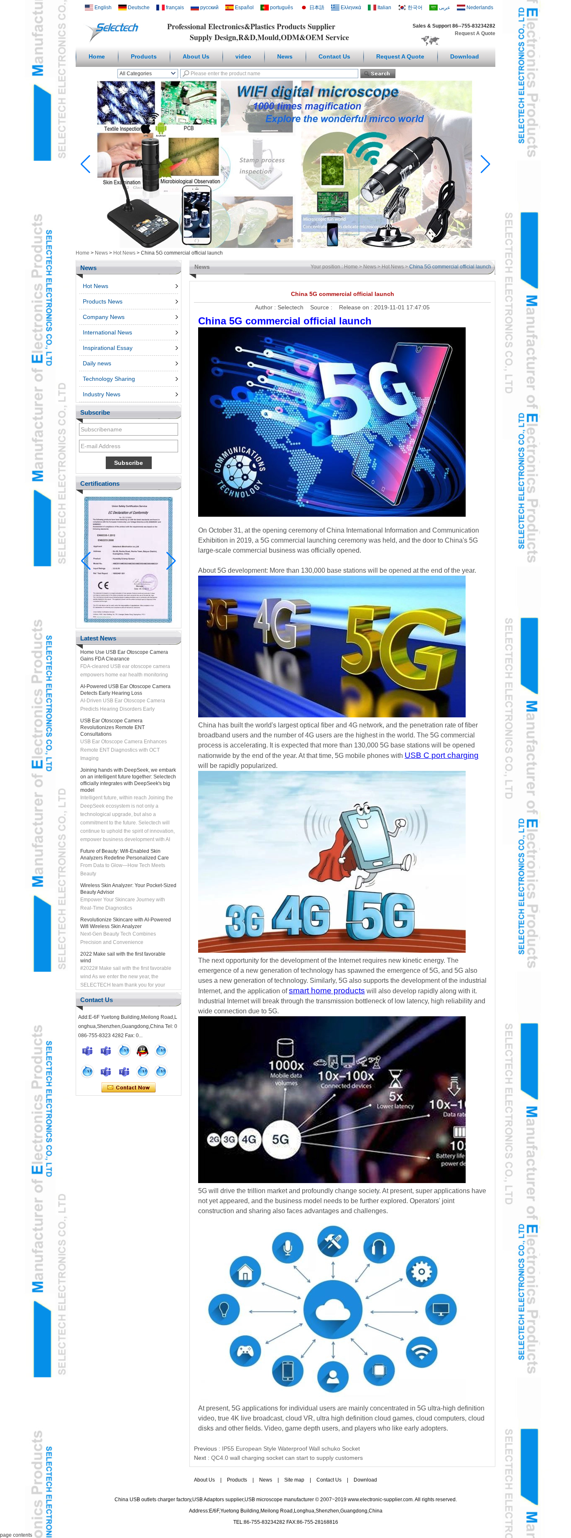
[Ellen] (87, 1050)
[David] (105, 1050)
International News (107, 332)
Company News (104, 317)
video (243, 56)
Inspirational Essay (108, 347)
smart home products (327, 990)
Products (144, 56)
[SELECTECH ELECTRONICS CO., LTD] (114, 42)
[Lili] (161, 1071)
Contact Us (334, 56)
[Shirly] (87, 1071)
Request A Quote (475, 33)
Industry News (101, 394)
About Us (196, 56)
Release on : (356, 307)
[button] (272, 240)
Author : (266, 307)
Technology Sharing (109, 378)
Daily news (97, 363)
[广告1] (285, 246)
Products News (102, 301)
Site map (294, 1480)
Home (97, 56)
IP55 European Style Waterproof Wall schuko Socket (291, 1448)
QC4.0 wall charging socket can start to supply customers (287, 1457)
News (285, 56)
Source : (322, 307)
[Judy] (161, 1050)
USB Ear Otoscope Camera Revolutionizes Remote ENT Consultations (112, 707)
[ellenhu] (142, 1050)
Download (464, 56)
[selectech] (124, 1050)
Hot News (124, 253)
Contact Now (128, 1087)
